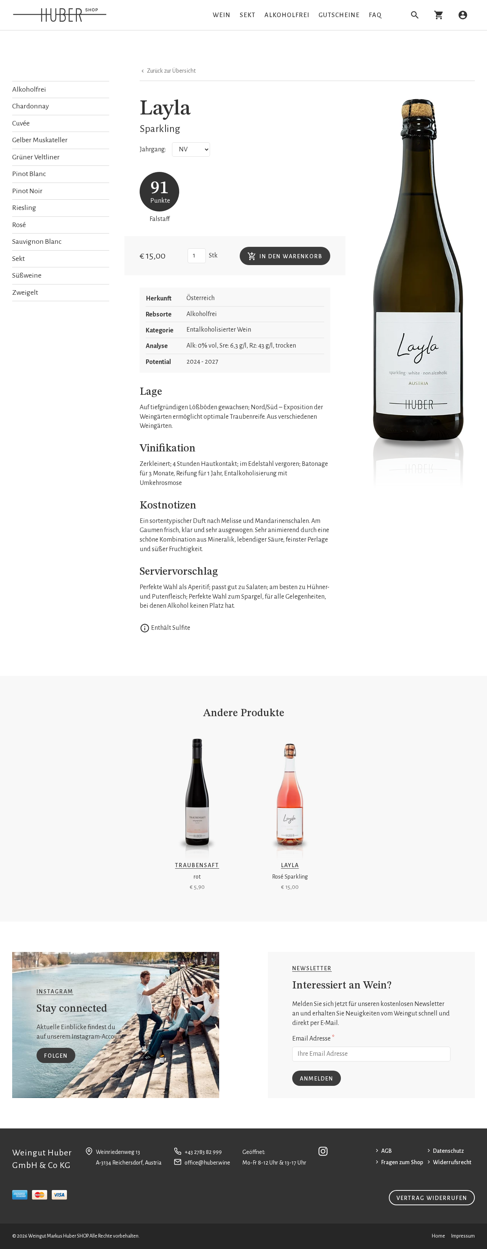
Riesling (24, 207)
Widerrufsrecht (452, 1162)
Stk (213, 255)
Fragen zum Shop (402, 1162)
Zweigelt (25, 292)
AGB (386, 1151)
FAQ (375, 15)
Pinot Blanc (29, 174)
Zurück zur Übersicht (171, 71)
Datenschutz (448, 1151)
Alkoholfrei (286, 15)
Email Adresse (313, 1038)
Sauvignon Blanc (37, 241)
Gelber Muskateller (40, 140)
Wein (222, 15)
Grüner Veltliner (36, 157)
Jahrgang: (153, 149)
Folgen (56, 1056)
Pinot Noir (27, 191)
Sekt (247, 15)
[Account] (463, 15)
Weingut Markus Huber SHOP (58, 1236)
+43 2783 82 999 (203, 1152)
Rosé (19, 225)
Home (438, 1236)
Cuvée (21, 123)
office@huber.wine (207, 1163)
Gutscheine (339, 15)
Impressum (463, 1236)
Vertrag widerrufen (431, 1198)
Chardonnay (30, 106)
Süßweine (26, 275)
